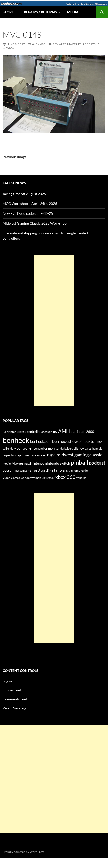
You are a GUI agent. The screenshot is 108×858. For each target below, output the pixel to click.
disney (79, 448)
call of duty (9, 448)
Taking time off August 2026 (24, 194)
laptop (16, 455)
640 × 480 (38, 44)
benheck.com (40, 441)
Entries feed (12, 690)
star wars (60, 470)
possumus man (24, 470)
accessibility (49, 432)
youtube (81, 477)
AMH (64, 431)
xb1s (45, 477)
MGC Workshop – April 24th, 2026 (30, 203)
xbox (51, 477)
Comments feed (15, 699)
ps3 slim (46, 470)
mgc (51, 454)
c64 (100, 442)
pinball (79, 462)
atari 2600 (86, 432)
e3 (86, 448)
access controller (29, 432)
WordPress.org (14, 708)
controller (25, 448)
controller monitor (47, 448)
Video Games (11, 478)
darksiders (66, 448)
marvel (41, 455)
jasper (6, 455)
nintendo (38, 463)
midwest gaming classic (79, 454)
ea (90, 448)
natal (27, 463)
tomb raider (81, 470)
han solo (97, 448)
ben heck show (65, 441)
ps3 (37, 470)
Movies (17, 463)
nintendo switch (57, 463)
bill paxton (87, 441)
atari (74, 431)
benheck (16, 440)
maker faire (29, 455)
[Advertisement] (54, 330)
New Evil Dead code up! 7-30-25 (28, 213)
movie (7, 463)
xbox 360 (65, 477)
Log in (7, 681)
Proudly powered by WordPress (23, 852)
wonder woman (31, 478)
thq (71, 470)
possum (9, 470)
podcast (97, 463)
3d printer (9, 432)
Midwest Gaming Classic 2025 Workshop (35, 223)
